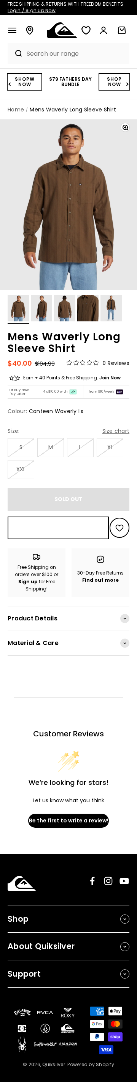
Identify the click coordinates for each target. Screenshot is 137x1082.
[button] (12, 30)
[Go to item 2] (41, 309)
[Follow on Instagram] (108, 881)
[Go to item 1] (18, 309)
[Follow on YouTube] (124, 881)
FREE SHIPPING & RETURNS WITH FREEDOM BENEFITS (65, 7)
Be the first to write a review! (68, 820)
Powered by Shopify (90, 1064)
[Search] (15, 53)
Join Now (110, 377)
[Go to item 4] (88, 309)
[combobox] (76, 53)
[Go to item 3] (64, 309)
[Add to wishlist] (119, 528)
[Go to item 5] (111, 309)
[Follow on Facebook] (92, 881)
